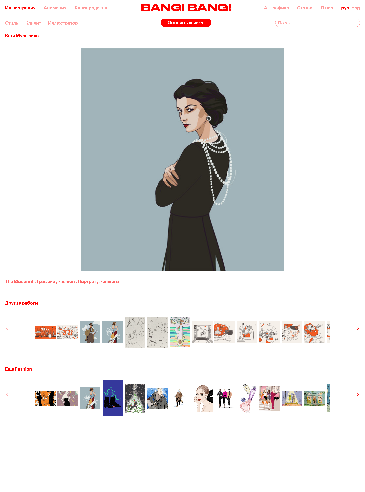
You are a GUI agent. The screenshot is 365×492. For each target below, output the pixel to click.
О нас (327, 7)
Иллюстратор (63, 22)
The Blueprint (19, 281)
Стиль (11, 22)
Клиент (33, 22)
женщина (108, 281)
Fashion (65, 281)
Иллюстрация (20, 7)
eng (356, 7)
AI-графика (276, 7)
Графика (44, 281)
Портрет (86, 281)
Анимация (55, 7)
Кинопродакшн (91, 7)
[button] (357, 328)
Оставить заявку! (186, 22)
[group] (45, 332)
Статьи (304, 7)
